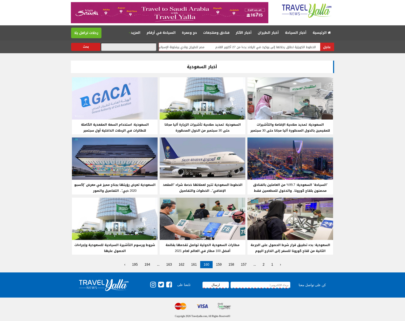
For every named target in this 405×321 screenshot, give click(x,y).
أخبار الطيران (268, 32)
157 (244, 264)
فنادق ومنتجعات (216, 32)
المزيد (135, 32)
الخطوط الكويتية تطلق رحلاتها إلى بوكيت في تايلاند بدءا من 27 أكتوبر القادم (280, 47)
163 (169, 264)
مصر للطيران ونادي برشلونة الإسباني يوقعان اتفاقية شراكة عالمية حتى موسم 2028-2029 (161, 47)
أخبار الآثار (244, 32)
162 (181, 264)
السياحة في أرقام (161, 32)
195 (135, 264)
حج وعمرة (189, 32)
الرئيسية (320, 32)
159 (219, 264)
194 (147, 264)
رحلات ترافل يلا (86, 33)
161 (194, 264)
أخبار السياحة (295, 32)
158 (231, 264)
